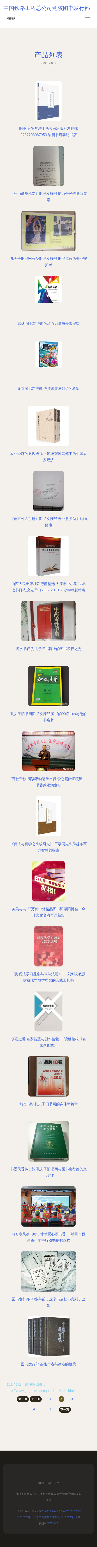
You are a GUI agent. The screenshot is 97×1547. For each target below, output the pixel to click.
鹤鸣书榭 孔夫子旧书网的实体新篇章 (48, 1104)
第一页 (22, 1399)
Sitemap (52, 1523)
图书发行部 (70, 1517)
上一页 (35, 1399)
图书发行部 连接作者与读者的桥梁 (48, 1364)
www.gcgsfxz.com (55, 1510)
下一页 (64, 1409)
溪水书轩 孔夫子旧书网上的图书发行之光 (48, 649)
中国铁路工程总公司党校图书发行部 (41, 1517)
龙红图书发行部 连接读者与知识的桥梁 (48, 389)
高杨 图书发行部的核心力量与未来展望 (48, 324)
